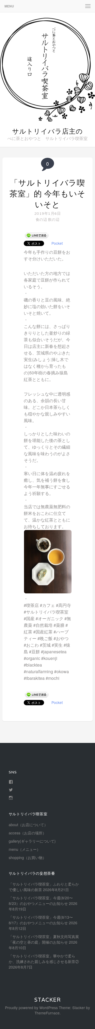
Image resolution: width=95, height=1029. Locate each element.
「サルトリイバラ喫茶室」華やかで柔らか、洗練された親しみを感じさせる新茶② (44, 958)
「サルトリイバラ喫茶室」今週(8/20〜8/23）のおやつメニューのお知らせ (41, 900)
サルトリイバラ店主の (47, 131)
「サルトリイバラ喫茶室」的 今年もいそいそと (48, 194)
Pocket (57, 243)
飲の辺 (53, 219)
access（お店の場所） (27, 832)
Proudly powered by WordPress (31, 1007)
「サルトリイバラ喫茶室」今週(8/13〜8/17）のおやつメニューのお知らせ (41, 919)
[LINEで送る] (36, 235)
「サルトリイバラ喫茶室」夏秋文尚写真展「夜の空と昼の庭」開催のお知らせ (44, 939)
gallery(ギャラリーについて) (32, 841)
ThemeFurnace (47, 1012)
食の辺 (41, 219)
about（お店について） (28, 824)
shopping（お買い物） (27, 857)
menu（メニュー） (24, 849)
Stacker (47, 999)
